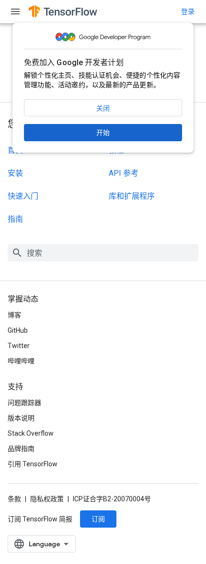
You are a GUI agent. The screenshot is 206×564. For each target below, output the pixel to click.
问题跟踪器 (24, 402)
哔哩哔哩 (21, 361)
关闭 (103, 108)
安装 (15, 173)
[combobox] (103, 252)
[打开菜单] (15, 11)
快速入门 (23, 196)
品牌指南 (21, 448)
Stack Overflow (31, 433)
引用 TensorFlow (32, 464)
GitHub (18, 330)
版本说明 (21, 418)
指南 (15, 219)
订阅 (98, 519)
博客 (14, 315)
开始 (103, 132)
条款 (14, 499)
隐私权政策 (47, 499)
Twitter (19, 346)
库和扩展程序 (132, 196)
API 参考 (123, 173)
